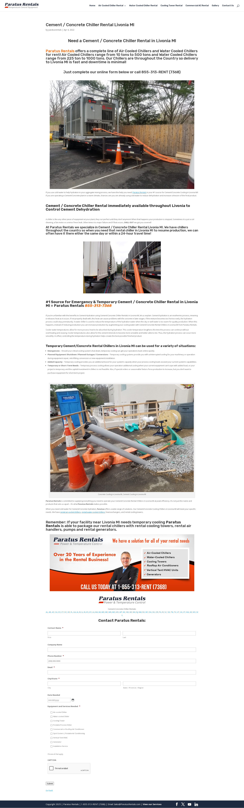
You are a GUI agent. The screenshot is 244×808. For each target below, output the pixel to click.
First (49, 637)
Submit (50, 783)
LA (93, 612)
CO (59, 612)
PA (160, 612)
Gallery (215, 6)
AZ (53, 612)
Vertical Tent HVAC (60, 738)
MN (110, 612)
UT (178, 612)
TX (175, 612)
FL (71, 612)
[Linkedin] (196, 804)
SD (169, 612)
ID (80, 612)
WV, (194, 612)
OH (150, 612)
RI (163, 612)
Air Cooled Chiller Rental (110, 6)
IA (77, 612)
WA (187, 612)
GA (74, 612)
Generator (57, 742)
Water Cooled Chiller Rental (143, 6)
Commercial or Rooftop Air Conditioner (68, 729)
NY (147, 612)
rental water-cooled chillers (93, 512)
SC (166, 612)
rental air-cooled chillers (70, 512)
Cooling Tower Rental (171, 6)
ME (106, 612)
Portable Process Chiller (62, 725)
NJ (137, 612)
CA (56, 612)
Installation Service (60, 746)
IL (82, 612)
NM (140, 612)
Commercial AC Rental (197, 6)
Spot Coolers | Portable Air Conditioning (69, 733)
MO (113, 612)
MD (103, 612)
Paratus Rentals (139, 192)
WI (191, 612)
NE (131, 612)
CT (62, 612)
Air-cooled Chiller (60, 712)
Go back (49, 790)
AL (47, 612)
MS (117, 612)
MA (96, 612)
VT (184, 612)
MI (100, 612)
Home (92, 6)
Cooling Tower (59, 721)
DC (65, 612)
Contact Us (228, 6)
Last (124, 637)
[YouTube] (189, 804)
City (49, 688)
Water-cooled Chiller (61, 716)
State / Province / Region (133, 688)
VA (181, 612)
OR (157, 612)
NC (124, 612)
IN (84, 612)
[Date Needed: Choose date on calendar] (72, 700)
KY (90, 612)
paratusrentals (55, 29)
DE (69, 612)
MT (121, 612)
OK (153, 612)
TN (172, 612)
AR (50, 612)
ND (127, 612)
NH (134, 612)
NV (143, 612)
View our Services (152, 804)
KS (87, 612)
